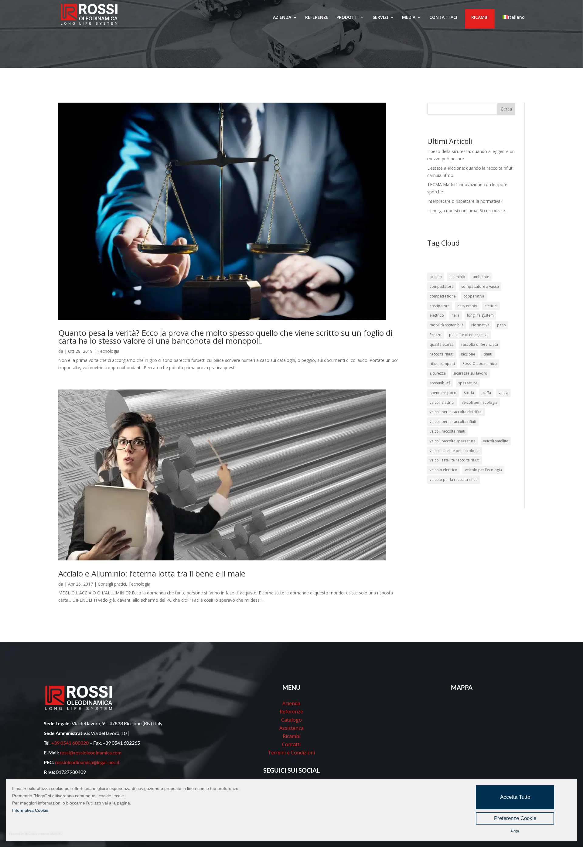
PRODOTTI (347, 17)
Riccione (468, 354)
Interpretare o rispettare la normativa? (464, 201)
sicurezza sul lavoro (470, 373)
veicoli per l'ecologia (479, 402)
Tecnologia (108, 351)
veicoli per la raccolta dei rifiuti (456, 411)
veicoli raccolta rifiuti (447, 431)
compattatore (442, 286)
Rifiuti (487, 354)
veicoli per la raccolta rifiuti (453, 421)
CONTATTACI (443, 17)
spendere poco (443, 392)
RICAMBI (480, 17)
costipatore (440, 305)
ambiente (481, 276)
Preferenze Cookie (515, 818)
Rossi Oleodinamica (479, 363)
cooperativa (473, 296)
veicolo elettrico (443, 469)
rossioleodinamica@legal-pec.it (87, 762)
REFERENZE (317, 17)
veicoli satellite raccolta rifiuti (454, 460)
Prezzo (436, 334)
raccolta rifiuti (441, 354)
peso (501, 325)
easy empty (467, 305)
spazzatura (467, 383)
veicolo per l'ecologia (483, 469)
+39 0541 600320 (70, 743)
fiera (455, 315)
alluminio (457, 276)
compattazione (443, 296)
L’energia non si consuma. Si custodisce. (466, 210)
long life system (480, 315)
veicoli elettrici (442, 402)
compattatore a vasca (480, 286)
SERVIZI (380, 17)
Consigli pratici (112, 584)
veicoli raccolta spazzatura (453, 441)
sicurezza (438, 373)
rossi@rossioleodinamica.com (90, 752)
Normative (480, 325)
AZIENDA (282, 17)
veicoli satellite (495, 441)
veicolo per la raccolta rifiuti (454, 479)
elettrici (491, 305)
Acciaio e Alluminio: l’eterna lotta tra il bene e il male (151, 573)
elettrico (437, 315)
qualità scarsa (442, 344)
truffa (486, 392)
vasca (503, 392)
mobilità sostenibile (447, 325)
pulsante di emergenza (469, 334)
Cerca (506, 109)
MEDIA (408, 17)
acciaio (436, 276)
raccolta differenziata (479, 344)
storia (469, 392)
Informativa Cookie (30, 810)
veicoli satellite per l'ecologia (454, 450)
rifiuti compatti (442, 363)
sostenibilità (440, 383)
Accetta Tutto (515, 797)
